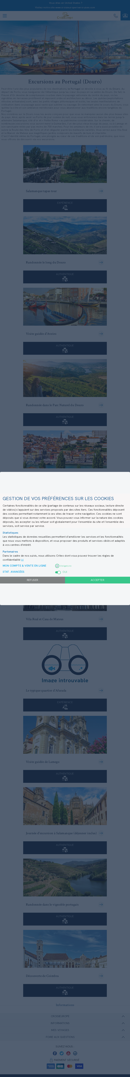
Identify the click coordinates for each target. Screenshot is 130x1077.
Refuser (32, 580)
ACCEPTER (97, 580)
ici (22, 559)
